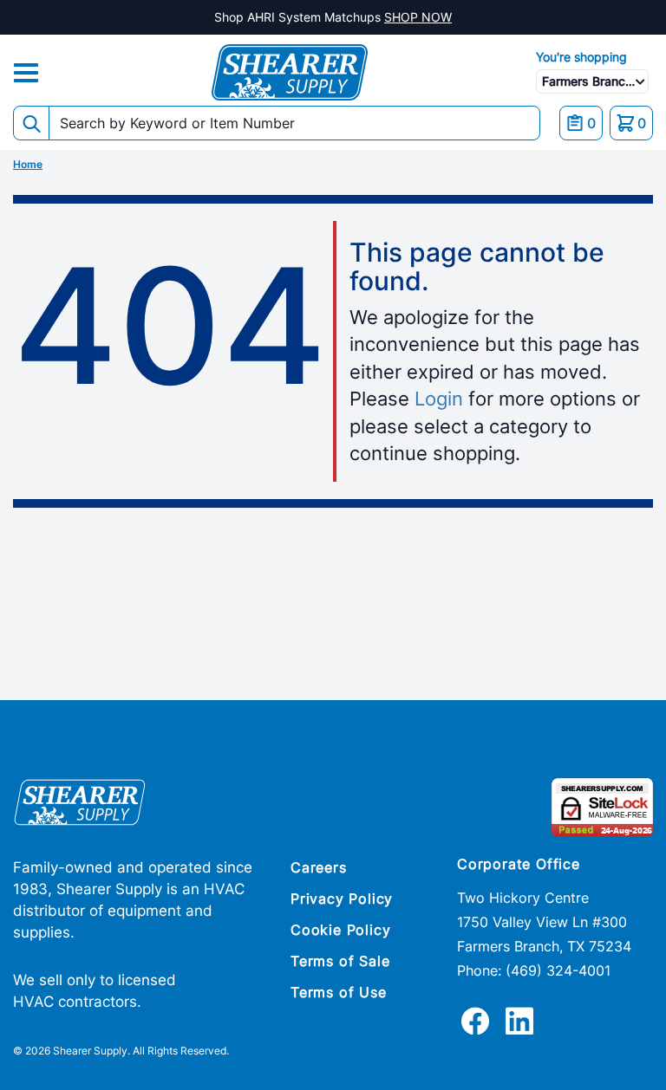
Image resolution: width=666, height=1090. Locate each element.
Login (439, 398)
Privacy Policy (342, 898)
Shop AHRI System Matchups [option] (333, 17)
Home (27, 164)
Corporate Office (518, 864)
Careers (319, 867)
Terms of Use (339, 992)
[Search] (31, 123)
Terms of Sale (340, 961)
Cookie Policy (340, 929)
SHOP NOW (418, 17)
